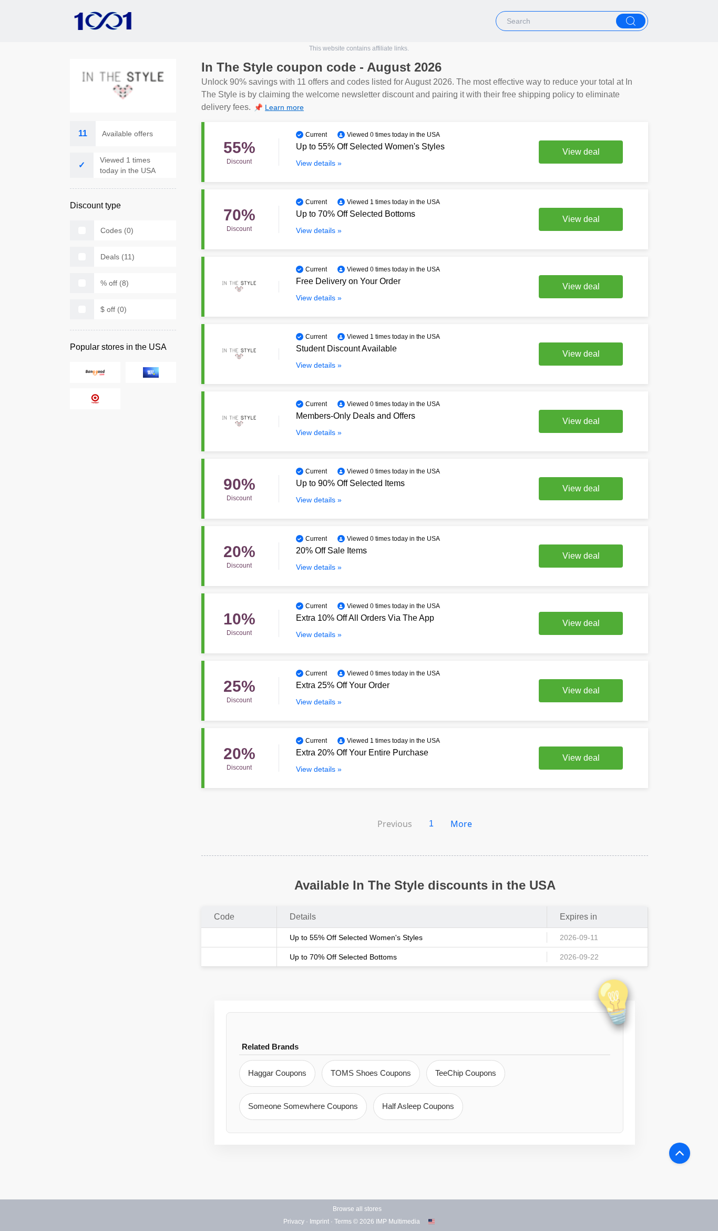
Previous (394, 824)
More (461, 824)
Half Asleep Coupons (418, 1106)
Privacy (293, 1221)
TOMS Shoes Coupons (371, 1072)
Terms (343, 1221)
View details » (319, 163)
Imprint (319, 1221)
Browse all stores (357, 1209)
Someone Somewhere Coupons (303, 1106)
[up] (679, 1153)
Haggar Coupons (277, 1072)
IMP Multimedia (398, 1221)
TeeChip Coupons (465, 1072)
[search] (630, 21)
